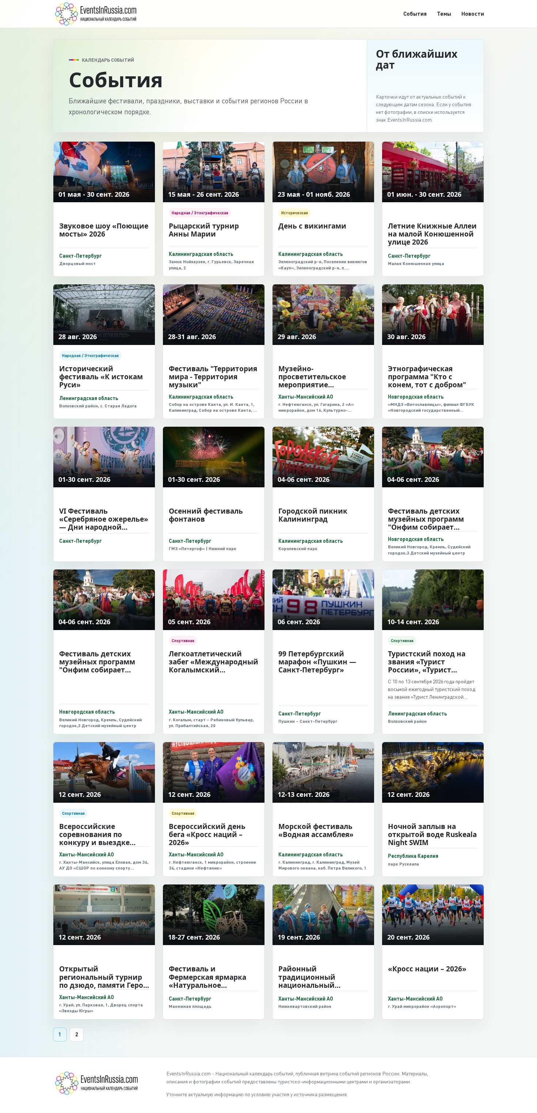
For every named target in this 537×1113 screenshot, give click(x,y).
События (415, 13)
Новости (472, 13)
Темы (444, 13)
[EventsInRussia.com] (100, 13)
